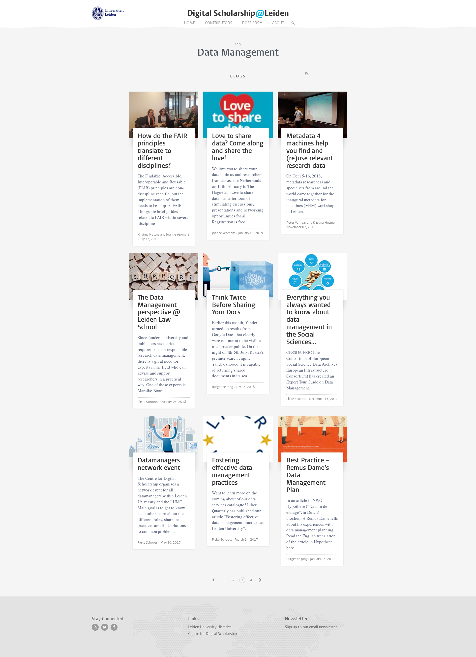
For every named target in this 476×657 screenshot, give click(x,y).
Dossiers (250, 22)
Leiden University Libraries (210, 626)
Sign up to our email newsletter (311, 626)
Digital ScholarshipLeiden (238, 13)
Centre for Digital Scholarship (212, 633)
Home (189, 22)
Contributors (218, 22)
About (278, 22)
